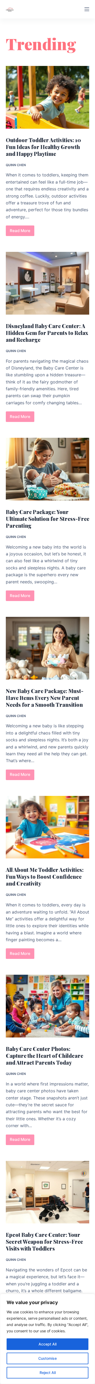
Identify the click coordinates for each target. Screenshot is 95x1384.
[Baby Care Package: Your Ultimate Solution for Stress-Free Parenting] (47, 469)
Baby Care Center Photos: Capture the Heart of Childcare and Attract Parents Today (44, 1055)
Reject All (48, 1372)
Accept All (47, 1344)
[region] (47, 1339)
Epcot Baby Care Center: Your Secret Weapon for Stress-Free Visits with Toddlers (44, 1241)
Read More (22, 232)
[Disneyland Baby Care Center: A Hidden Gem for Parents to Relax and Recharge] (47, 283)
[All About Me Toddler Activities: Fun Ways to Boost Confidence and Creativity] (47, 827)
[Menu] (86, 9)
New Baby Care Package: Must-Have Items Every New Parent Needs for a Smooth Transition (44, 697)
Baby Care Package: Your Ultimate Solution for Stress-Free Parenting (47, 518)
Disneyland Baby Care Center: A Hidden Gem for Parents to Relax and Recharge (47, 332)
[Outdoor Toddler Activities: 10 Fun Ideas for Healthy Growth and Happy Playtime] (47, 97)
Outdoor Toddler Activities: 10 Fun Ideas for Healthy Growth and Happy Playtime (43, 146)
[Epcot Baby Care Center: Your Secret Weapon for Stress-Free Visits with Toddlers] (47, 1192)
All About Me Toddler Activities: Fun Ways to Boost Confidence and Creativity (45, 876)
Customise (47, 1358)
